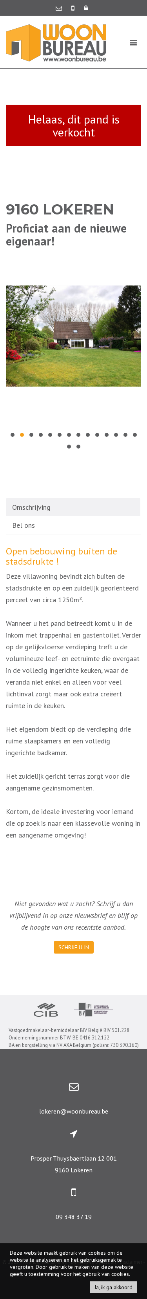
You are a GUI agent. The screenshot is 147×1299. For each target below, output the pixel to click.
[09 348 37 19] (73, 8)
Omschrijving (31, 507)
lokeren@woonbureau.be (73, 1111)
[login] (86, 8)
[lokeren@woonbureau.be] (59, 8)
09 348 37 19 (74, 1217)
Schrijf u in (73, 947)
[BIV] (93, 1010)
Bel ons (23, 525)
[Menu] (133, 42)
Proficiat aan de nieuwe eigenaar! (66, 234)
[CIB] (46, 1010)
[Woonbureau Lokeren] (56, 42)
